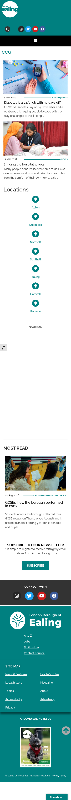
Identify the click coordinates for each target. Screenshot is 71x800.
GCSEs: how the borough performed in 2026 (34, 504)
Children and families (45, 495)
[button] (7, 29)
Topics (9, 691)
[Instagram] (21, 29)
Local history (13, 682)
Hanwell (35, 294)
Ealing (36, 276)
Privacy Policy (59, 775)
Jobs (27, 641)
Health (56, 97)
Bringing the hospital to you (23, 164)
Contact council (34, 653)
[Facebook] (42, 29)
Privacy (10, 707)
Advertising (47, 699)
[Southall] (35, 251)
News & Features (16, 674)
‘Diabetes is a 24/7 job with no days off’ (32, 102)
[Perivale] (35, 303)
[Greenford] (35, 216)
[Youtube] (35, 29)
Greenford (35, 224)
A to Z (28, 635)
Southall (35, 259)
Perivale (35, 311)
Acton (35, 207)
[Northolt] (35, 233)
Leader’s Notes (49, 674)
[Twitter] (28, 29)
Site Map (13, 666)
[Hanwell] (35, 285)
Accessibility (13, 699)
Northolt (35, 242)
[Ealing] (35, 268)
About (44, 691)
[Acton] (35, 199)
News (64, 97)
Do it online (31, 647)
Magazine (46, 682)
